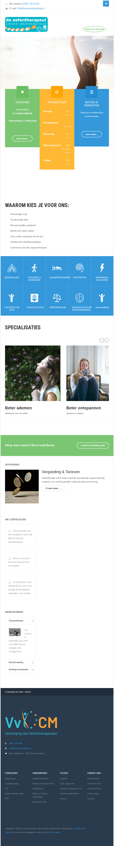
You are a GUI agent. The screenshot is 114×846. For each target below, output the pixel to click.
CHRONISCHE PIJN (11, 308)
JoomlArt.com (79, 828)
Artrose (63, 799)
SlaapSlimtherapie (40, 778)
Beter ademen (18, 408)
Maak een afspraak (94, 29)
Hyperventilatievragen (14, 793)
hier (16, 644)
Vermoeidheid (102, 307)
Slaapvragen (10, 778)
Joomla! (8, 832)
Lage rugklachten (67, 783)
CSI (6, 789)
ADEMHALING (11, 277)
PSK (7, 799)
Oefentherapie (93, 778)
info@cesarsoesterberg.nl (31, 8)
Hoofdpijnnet (38, 789)
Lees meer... (22, 138)
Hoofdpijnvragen (12, 783)
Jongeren (64, 778)
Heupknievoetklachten (69, 793)
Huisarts (91, 799)
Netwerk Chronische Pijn (43, 783)
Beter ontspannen (83, 408)
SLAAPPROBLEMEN (60, 277)
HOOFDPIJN (79, 277)
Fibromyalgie (92, 793)
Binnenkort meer (40, 802)
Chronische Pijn (94, 783)
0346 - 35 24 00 (31, 4)
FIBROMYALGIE (57, 307)
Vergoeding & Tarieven (61, 472)
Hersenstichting (94, 789)
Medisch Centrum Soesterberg (40, 795)
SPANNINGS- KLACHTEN (102, 278)
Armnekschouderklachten (71, 789)
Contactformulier (93, 445)
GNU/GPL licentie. (52, 832)
